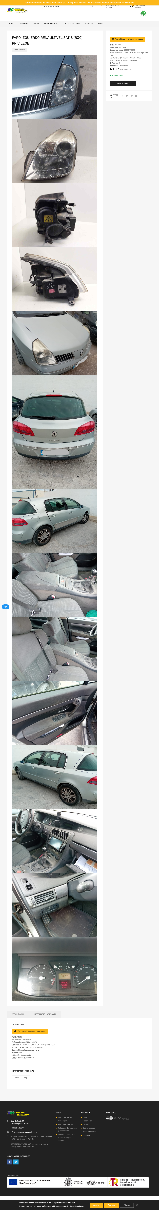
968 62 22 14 (112, 8)
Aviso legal (62, 1121)
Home (11, 24)
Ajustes (127, 1205)
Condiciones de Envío (66, 1134)
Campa (36, 24)
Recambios (24, 24)
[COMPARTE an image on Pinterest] (131, 96)
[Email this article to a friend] (135, 96)
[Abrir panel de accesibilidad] (5, 606)
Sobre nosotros (51, 24)
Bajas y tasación (72, 24)
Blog (100, 24)
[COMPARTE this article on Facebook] (122, 96)
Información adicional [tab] (45, 1014)
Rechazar (112, 1205)
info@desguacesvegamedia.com (24, 1132)
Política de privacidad (66, 1117)
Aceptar (96, 1205)
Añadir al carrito (123, 83)
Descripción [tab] (18, 1014)
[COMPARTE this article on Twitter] (126, 96)
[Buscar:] (68, 6)
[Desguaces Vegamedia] (17, 10)
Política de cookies (65, 1124)
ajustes (81, 1206)
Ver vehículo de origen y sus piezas (129, 39)
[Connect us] (9, 1161)
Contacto (89, 24)
